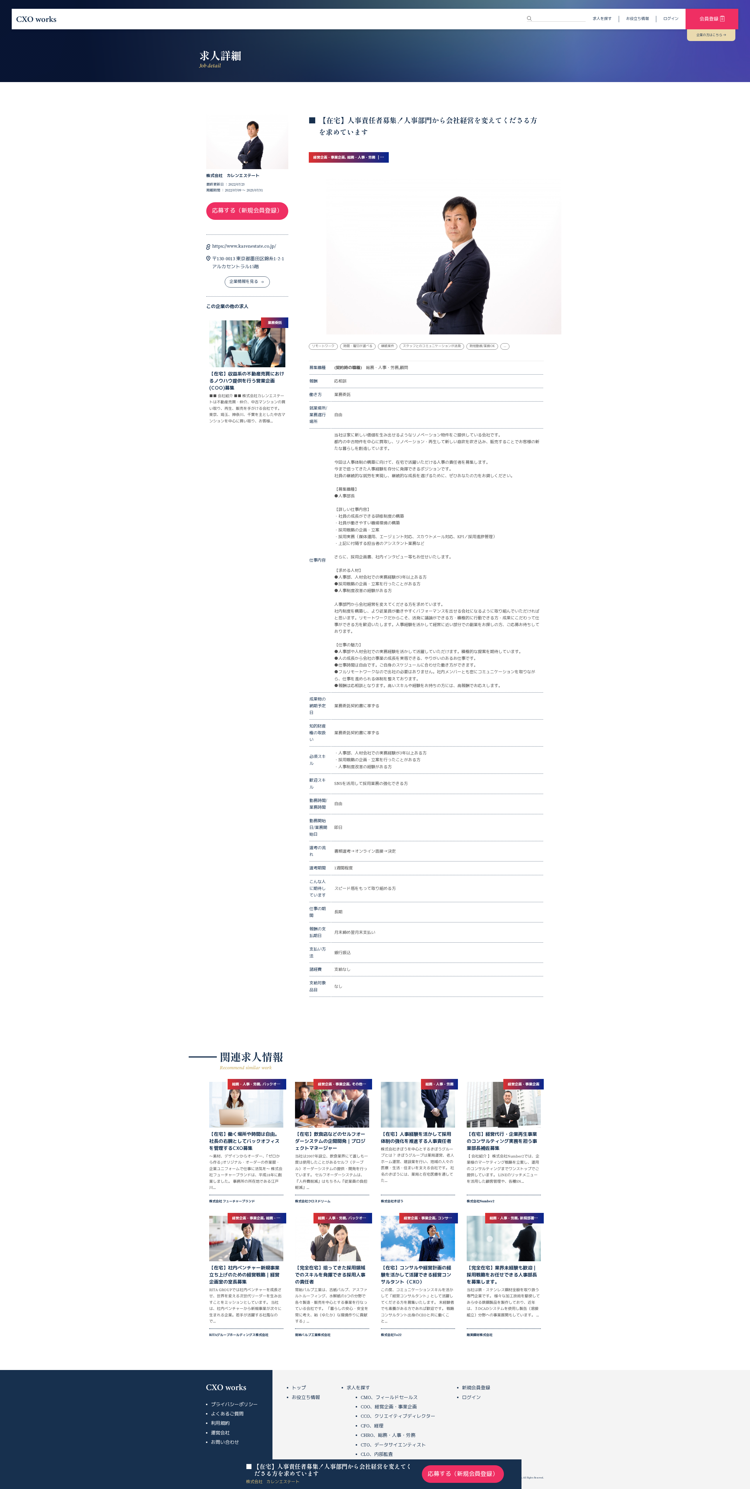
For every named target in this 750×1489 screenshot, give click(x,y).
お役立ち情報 (637, 18)
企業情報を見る (243, 281)
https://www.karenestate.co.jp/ (244, 246)
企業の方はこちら (709, 35)
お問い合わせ (225, 1442)
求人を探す (602, 18)
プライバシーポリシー (234, 1405)
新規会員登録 (476, 1388)
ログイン (671, 18)
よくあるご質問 (227, 1414)
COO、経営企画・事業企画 (389, 1407)
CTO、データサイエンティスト (393, 1445)
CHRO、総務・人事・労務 (388, 1435)
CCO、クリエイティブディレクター (398, 1416)
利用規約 (220, 1423)
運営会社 (220, 1433)
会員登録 (709, 19)
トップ (299, 1388)
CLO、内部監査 (377, 1454)
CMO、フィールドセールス (389, 1397)
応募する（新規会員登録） (247, 211)
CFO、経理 (372, 1426)
